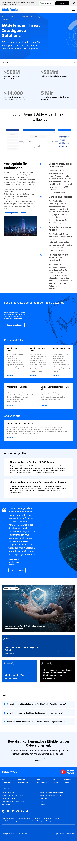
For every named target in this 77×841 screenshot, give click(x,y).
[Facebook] (3, 811)
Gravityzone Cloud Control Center (12, 795)
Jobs (41, 801)
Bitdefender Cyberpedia (9, 798)
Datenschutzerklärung (24, 818)
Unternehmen (15, 17)
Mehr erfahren (38, 646)
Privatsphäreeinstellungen (10, 821)
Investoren (43, 798)
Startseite (5, 17)
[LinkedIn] (13, 811)
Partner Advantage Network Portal (13, 801)
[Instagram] (22, 811)
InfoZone (43, 804)
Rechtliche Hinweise (8, 818)
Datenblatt (9, 405)
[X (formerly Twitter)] (8, 811)
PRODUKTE (25, 17)
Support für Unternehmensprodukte (51, 795)
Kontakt (57, 818)
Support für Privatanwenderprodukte (51, 792)
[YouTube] (17, 811)
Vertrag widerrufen (52, 821)
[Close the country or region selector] (74, 3)
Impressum (24, 821)
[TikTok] (27, 811)
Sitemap (37, 818)
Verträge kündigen (37, 821)
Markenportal (6, 804)
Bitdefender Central (8, 792)
